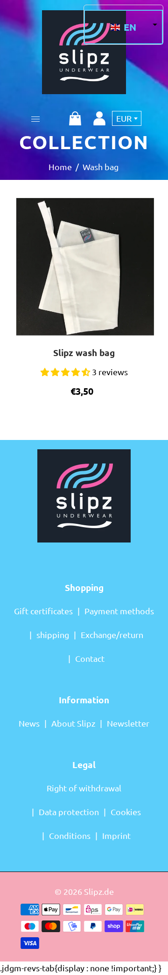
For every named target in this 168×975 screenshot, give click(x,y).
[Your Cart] (75, 118)
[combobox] (126, 118)
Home (60, 167)
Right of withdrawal (84, 788)
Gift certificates (43, 611)
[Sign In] (99, 118)
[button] (123, 27)
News (29, 723)
